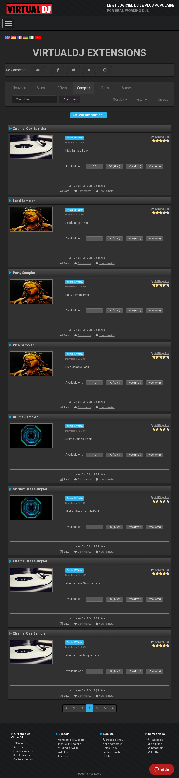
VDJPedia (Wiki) (68, 748)
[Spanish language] (13, 37)
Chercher (69, 99)
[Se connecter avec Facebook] (57, 70)
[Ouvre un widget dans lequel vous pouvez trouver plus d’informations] (161, 770)
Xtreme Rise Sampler (30, 633)
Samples (83, 88)
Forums (63, 756)
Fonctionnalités (23, 751)
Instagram (157, 748)
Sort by (119, 99)
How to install (107, 191)
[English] (7, 37)
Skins (41, 88)
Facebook (156, 739)
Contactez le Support (71, 739)
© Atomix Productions (89, 773)
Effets (62, 88)
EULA (106, 756)
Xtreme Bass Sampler (30, 561)
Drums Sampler (25, 417)
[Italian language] (31, 37)
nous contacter (112, 744)
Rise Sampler (23, 345)
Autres (127, 88)
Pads (105, 88)
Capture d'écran (23, 759)
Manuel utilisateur (69, 744)
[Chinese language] (38, 37)
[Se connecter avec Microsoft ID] (73, 70)
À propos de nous (114, 739)
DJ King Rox (161, 136)
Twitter (154, 752)
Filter (141, 99)
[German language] (25, 37)
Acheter (18, 747)
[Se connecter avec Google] (105, 70)
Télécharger (20, 743)
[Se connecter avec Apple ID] (89, 70)
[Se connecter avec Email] (38, 70)
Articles (63, 752)
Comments (84, 191)
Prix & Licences (22, 755)
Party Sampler (24, 273)
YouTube (156, 744)
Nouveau (19, 88)
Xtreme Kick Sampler (30, 129)
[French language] (19, 37)
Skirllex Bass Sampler (30, 489)
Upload (163, 99)
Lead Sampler (24, 201)
